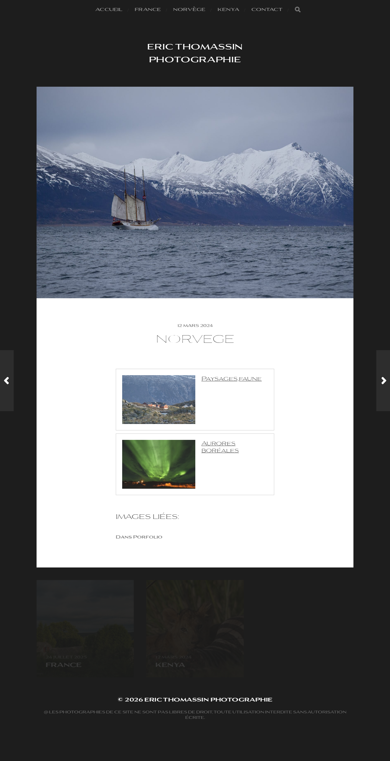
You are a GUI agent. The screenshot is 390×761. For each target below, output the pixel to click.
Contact (266, 9)
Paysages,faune (231, 378)
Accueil (108, 9)
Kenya (228, 9)
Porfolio (147, 536)
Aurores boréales (220, 446)
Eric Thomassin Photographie (195, 52)
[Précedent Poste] (7, 380)
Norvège (189, 9)
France (148, 9)
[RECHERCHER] (298, 9)
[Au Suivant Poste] (383, 380)
